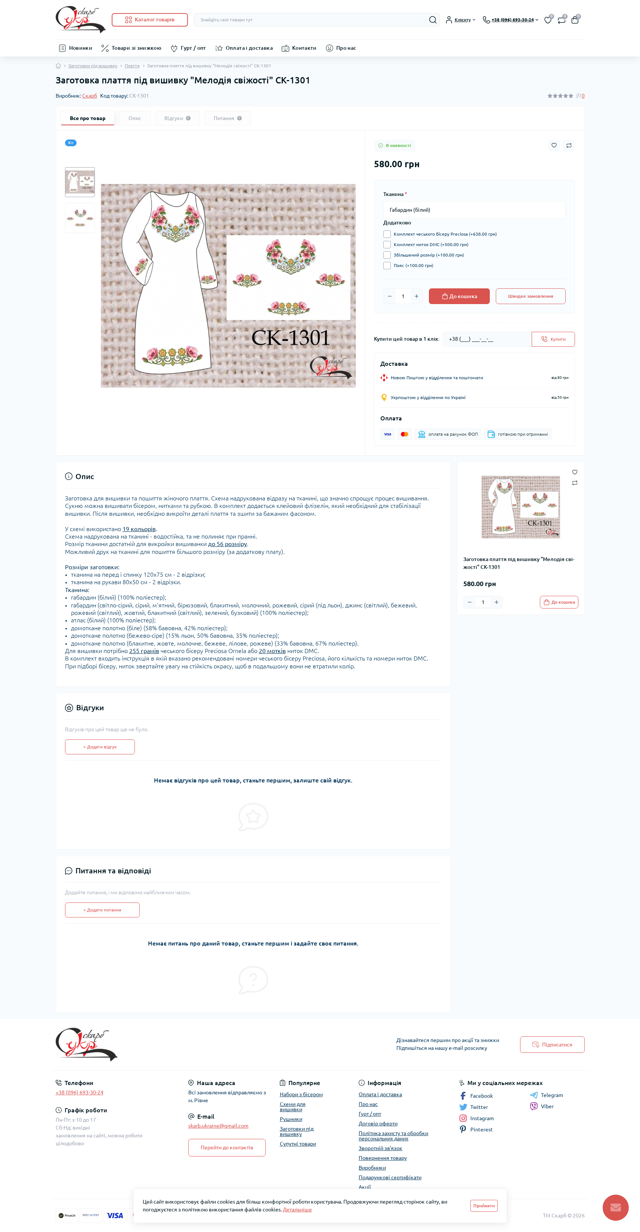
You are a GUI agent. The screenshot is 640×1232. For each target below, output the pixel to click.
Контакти (304, 48)
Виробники (372, 1168)
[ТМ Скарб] (186, 1044)
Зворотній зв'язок (380, 1148)
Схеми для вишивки (293, 1106)
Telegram (552, 1095)
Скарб (89, 96)
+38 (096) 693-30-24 (79, 1092)
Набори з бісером (301, 1094)
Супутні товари (298, 1144)
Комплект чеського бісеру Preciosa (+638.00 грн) (445, 234)
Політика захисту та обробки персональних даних (393, 1135)
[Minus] (390, 296)
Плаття (132, 65)
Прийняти (484, 1205)
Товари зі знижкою (136, 48)
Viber (547, 1106)
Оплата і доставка (249, 48)
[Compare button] (569, 145)
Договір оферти (378, 1124)
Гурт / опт (193, 48)
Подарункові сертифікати (390, 1177)
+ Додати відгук (100, 746)
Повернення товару (383, 1158)
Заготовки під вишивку (92, 65)
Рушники (291, 1119)
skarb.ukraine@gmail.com (218, 1126)
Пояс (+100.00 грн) (413, 265)
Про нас (346, 48)
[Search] (433, 20)
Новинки (81, 48)
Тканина (395, 194)
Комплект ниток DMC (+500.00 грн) (431, 244)
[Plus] (417, 296)
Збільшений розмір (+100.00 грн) (429, 254)
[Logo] (81, 19)
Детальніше (297, 1210)
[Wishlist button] (554, 145)
